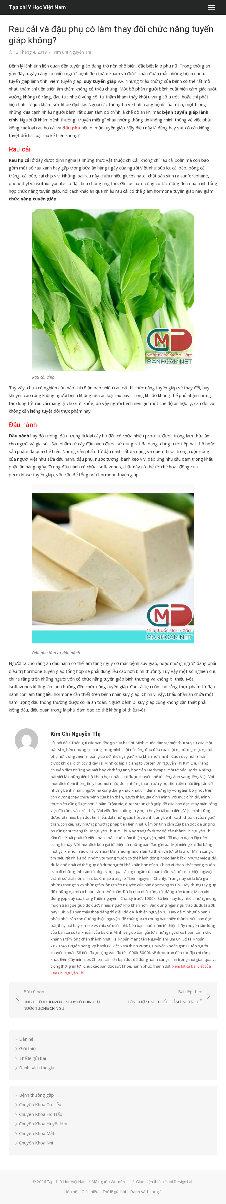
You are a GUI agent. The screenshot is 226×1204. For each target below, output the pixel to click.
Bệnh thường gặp (36, 1095)
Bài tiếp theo (165, 996)
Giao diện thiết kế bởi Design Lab (165, 1181)
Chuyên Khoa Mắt (36, 1133)
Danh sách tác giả (36, 1067)
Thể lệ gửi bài (32, 1058)
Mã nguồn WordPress (111, 1181)
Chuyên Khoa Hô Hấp (40, 1114)
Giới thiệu (28, 1048)
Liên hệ (26, 1039)
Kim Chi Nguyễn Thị (72, 52)
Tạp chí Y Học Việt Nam (37, 7)
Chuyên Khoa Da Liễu (40, 1104)
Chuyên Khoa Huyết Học (43, 1123)
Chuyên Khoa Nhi (36, 1143)
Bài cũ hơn (62, 1000)
